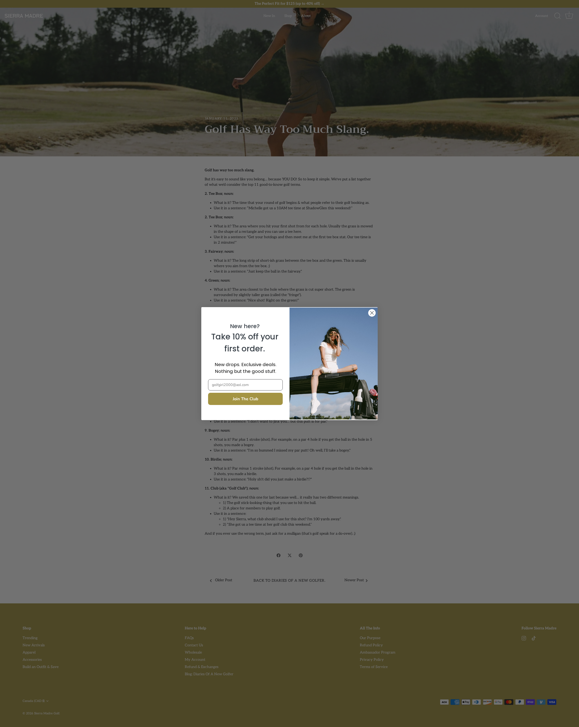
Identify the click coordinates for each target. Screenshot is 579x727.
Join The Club (245, 399)
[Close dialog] (372, 313)
